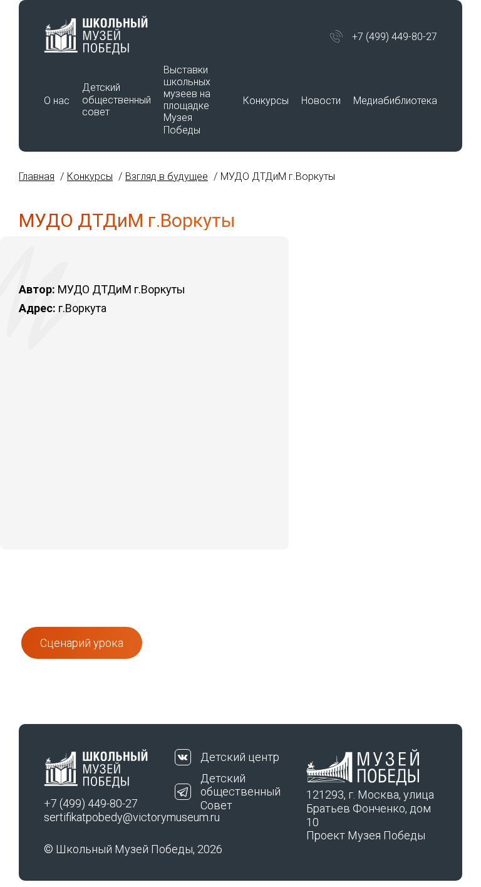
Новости (321, 101)
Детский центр (239, 757)
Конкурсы (266, 101)
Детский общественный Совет (240, 792)
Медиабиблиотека (395, 101)
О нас (57, 101)
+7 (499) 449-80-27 (394, 37)
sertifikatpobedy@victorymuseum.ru (109, 817)
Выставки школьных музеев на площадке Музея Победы (186, 100)
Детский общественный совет (116, 99)
